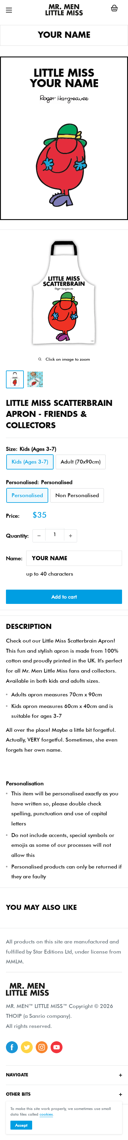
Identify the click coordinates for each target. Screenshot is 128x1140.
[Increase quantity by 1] (70, 536)
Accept (21, 1125)
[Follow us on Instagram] (42, 1047)
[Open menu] (9, 10)
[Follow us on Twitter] (27, 1047)
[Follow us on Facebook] (12, 1047)
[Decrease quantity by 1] (39, 536)
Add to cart (64, 597)
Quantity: (17, 536)
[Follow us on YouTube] (57, 1047)
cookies (46, 1114)
